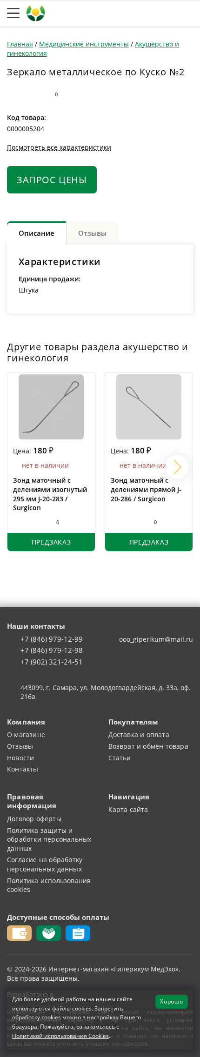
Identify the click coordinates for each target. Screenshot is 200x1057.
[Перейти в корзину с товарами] (188, 13)
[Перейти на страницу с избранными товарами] (120, 13)
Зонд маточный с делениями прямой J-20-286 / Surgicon (146, 489)
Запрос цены (52, 179)
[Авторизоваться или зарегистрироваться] (99, 13)
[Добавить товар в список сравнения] (13, 94)
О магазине (26, 734)
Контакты (23, 768)
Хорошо (171, 1001)
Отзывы (20, 746)
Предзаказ (51, 542)
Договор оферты (34, 818)
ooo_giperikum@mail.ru (156, 639)
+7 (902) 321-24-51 (51, 662)
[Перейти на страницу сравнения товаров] (144, 13)
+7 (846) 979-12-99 (51, 639)
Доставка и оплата (138, 734)
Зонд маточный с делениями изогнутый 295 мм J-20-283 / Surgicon (50, 494)
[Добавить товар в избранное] (31, 94)
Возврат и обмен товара (148, 746)
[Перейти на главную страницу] (36, 12)
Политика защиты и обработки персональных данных (49, 839)
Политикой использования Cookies (60, 1035)
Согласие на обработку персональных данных (44, 864)
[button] (176, 467)
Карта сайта (128, 809)
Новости (20, 757)
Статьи (119, 757)
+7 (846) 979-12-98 (51, 650)
